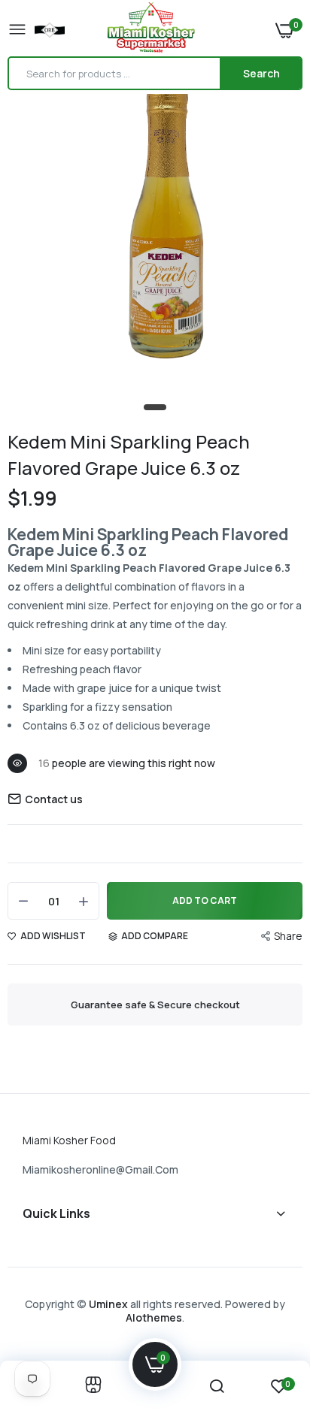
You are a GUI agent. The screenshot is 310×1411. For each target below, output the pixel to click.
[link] (93, 1386)
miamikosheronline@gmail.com (100, 1169)
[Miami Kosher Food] (151, 29)
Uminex (108, 1304)
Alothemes (154, 1317)
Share (288, 936)
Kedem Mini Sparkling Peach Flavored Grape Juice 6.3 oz (129, 454)
